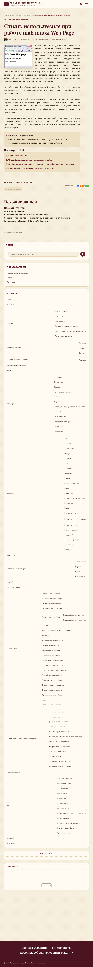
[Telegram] (84, 186)
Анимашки (11, 305)
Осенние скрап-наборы (51, 655)
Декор (66, 463)
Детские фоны (62, 788)
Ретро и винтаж (70, 525)
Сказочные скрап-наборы (52, 680)
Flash (9, 300)
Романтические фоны (65, 828)
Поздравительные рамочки (59, 747)
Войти (9, 278)
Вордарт (10, 323)
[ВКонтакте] (78, 186)
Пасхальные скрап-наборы (52, 660)
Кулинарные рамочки (57, 727)
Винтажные (58, 382)
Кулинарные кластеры (63, 392)
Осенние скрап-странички (59, 742)
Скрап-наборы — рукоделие (53, 685)
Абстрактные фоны (64, 778)
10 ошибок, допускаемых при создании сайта (30, 160)
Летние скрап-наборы (50, 645)
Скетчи (81, 353)
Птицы (66, 508)
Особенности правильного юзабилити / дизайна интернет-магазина (41, 164)
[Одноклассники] (81, 186)
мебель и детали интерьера (75, 498)
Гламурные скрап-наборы (52, 604)
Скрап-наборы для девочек (73, 615)
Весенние (58, 377)
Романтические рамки (57, 752)
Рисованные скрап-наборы (52, 665)
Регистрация (12, 282)
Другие (45, 625)
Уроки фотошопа (13, 772)
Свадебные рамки (55, 757)
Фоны (9, 805)
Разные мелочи (70, 513)
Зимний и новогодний (73, 483)
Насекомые (68, 503)
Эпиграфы (11, 843)
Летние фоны (62, 803)
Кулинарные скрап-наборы (52, 640)
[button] (18, 56)
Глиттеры (82, 343)
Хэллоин (45, 700)
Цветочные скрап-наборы (52, 705)
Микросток (11, 555)
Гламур (67, 454)
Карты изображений (18, 156)
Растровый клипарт (14, 587)
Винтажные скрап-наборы (52, 599)
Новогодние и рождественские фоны (71, 813)
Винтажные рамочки (57, 712)
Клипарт (10, 494)
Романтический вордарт (64, 336)
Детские (57, 387)
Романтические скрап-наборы (54, 670)
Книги (66, 488)
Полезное (82, 360)
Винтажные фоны (64, 783)
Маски (81, 348)
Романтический (70, 530)
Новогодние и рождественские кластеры (70, 407)
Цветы (83, 519)
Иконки (9, 371)
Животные (68, 473)
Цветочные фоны (63, 833)
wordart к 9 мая (61, 311)
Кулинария (68, 493)
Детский (67, 468)
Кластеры (11, 404)
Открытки (78, 567)
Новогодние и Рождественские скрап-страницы (67, 737)
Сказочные (58, 427)
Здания (67, 478)
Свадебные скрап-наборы (52, 675)
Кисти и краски (63, 793)
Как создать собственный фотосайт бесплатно (31, 168)
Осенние (57, 412)
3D (65, 439)
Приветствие (80, 577)
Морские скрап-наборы (51, 650)
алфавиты (59, 316)
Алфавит (67, 444)
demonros (12, 39)
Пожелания (79, 572)
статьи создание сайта (13, 189)
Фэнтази (10, 838)
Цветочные (58, 432)
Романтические (60, 417)
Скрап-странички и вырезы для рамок (22, 739)
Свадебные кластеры (62, 422)
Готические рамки (56, 717)
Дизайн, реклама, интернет (16, 20)
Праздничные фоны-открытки (69, 823)
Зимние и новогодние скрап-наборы (56, 631)
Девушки (67, 458)
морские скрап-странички (59, 732)
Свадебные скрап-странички (60, 761)
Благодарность (80, 562)
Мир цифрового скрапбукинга (26, 2)
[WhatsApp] (87, 186)
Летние (57, 397)
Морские (57, 402)
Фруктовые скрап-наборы (52, 695)
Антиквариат (69, 449)
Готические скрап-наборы (52, 609)
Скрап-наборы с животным (52, 690)
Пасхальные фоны (64, 818)
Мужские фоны (63, 808)
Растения (68, 519)
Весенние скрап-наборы (51, 594)
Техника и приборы (71, 540)
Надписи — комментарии (16, 569)
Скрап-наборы (12, 649)
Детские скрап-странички (59, 722)
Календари (46, 635)
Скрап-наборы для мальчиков (74, 620)
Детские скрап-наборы (51, 617)
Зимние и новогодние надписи (67, 326)
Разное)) (10, 582)
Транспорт (68, 545)
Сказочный (68, 535)
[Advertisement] (46, 917)
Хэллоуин (68, 550)
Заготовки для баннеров (16, 366)
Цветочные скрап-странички (60, 766)
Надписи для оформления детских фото (70, 331)
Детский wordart (61, 321)
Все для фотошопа (14, 348)
